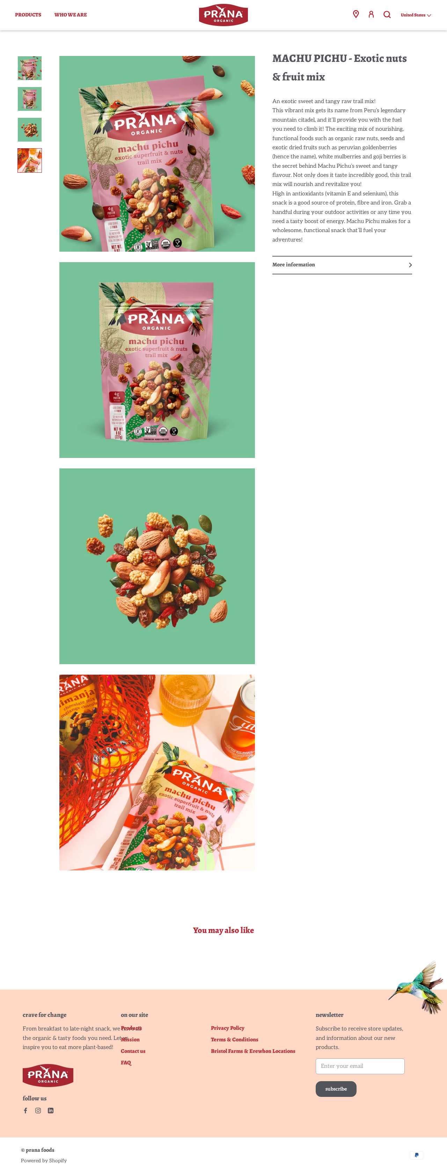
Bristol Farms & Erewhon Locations (253, 1051)
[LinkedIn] (50, 1110)
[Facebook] (25, 1110)
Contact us (133, 1051)
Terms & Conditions (234, 1039)
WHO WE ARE (70, 14)
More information (293, 264)
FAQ (126, 1062)
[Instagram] (38, 1110)
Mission (130, 1039)
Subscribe (336, 1089)
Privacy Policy (227, 1028)
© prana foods (37, 1150)
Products (28, 14)
